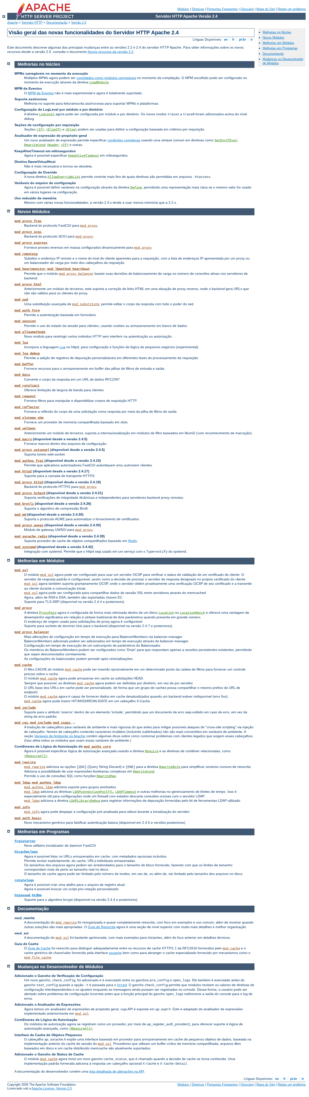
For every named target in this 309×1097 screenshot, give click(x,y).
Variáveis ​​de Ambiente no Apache (59, 736)
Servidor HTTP (32, 22)
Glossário (247, 9)
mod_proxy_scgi (28, 232)
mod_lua (21, 343)
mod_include (25, 708)
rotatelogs (24, 880)
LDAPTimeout (125, 792)
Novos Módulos (273, 37)
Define (136, 187)
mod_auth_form (27, 310)
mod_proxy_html (28, 284)
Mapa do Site (265, 9)
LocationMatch (192, 613)
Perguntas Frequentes (222, 9)
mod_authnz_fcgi (28, 461)
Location (166, 613)
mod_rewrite (25, 762)
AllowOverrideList (64, 177)
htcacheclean (26, 852)
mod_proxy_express (30, 243)
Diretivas (198, 9)
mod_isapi (61, 723)
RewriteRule (169, 767)
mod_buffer (24, 364)
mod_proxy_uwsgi (28, 525)
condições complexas (123, 140)
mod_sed (21, 300)
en (226, 39)
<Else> (71, 129)
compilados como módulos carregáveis (106, 78)
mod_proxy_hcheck (29, 493)
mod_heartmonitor (29, 269)
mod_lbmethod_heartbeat (68, 269)
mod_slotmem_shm (28, 418)
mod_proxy (89, 226)
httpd (122, 985)
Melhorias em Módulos (278, 43)
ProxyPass (47, 613)
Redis (132, 541)
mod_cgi (21, 723)
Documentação (56, 22)
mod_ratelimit (27, 386)
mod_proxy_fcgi (28, 221)
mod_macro (23, 439)
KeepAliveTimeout (83, 156)
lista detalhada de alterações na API (116, 1071)
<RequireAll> (35, 756)
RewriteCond (34, 145)
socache (115, 953)
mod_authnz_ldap (46, 783)
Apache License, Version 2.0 (52, 1088)
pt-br (242, 39)
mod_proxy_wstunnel (31, 450)
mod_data (22, 375)
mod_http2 (23, 471)
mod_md (20, 515)
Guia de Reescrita (101, 927)
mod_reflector (27, 407)
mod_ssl (21, 570)
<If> (40, 129)
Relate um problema (292, 9)
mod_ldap (22, 783)
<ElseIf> (54, 129)
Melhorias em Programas (280, 48)
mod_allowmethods (29, 332)
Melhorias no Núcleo (277, 32)
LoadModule (99, 82)
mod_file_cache (37, 958)
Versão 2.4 (78, 22)
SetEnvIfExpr (226, 140)
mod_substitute (85, 304)
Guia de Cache (39, 948)
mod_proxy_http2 (28, 482)
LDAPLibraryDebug (84, 801)
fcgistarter (25, 841)
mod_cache (23, 665)
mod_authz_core (97, 747)
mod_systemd (25, 547)
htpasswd (22, 895)
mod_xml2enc (25, 428)
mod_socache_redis (30, 536)
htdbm (37, 895)
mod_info (22, 807)
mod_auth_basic (28, 818)
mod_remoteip (26, 254)
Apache (12, 22)
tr (252, 39)
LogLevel (47, 114)
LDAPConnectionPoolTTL (93, 792)
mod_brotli (24, 504)
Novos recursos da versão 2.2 (110, 52)
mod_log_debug (27, 353)
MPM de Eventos (41, 93)
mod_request (25, 396)
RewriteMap (106, 776)
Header (53, 145)
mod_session (25, 321)
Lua (62, 347)
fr (233, 39)
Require (151, 751)
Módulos (183, 9)
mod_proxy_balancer (76, 274)
